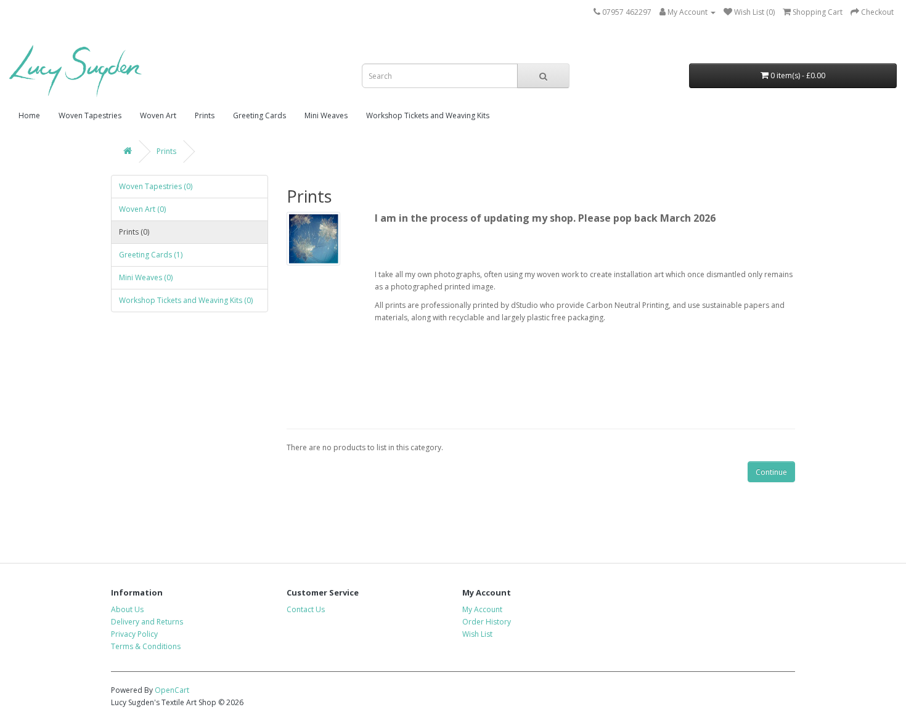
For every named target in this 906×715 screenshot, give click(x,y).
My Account (482, 609)
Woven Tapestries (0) (155, 186)
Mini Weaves (326, 115)
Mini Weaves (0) (146, 277)
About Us (127, 609)
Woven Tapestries (90, 115)
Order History (486, 621)
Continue (771, 472)
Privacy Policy (134, 634)
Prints (204, 115)
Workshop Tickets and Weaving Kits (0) (186, 300)
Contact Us (306, 609)
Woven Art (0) (142, 209)
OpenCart (172, 690)
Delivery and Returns (147, 621)
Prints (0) (134, 232)
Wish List (477, 634)
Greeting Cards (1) (150, 254)
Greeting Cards (259, 115)
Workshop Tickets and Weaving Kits (427, 115)
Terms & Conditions (146, 646)
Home (29, 115)
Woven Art (158, 115)
